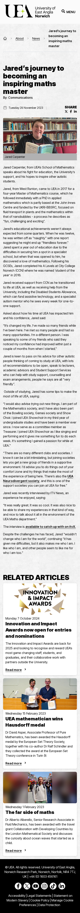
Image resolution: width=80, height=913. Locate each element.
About (20, 38)
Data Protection (49, 905)
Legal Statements (39, 896)
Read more (13, 670)
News (36, 38)
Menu (70, 12)
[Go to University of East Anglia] (30, 12)
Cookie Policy (39, 900)
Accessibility (16, 896)
